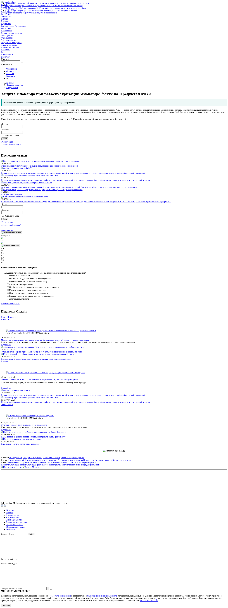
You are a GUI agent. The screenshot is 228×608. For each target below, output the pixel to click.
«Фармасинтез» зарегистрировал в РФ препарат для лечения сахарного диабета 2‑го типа (41, 352)
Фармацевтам (7, 38)
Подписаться (7, 54)
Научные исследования (19, 276)
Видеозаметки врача (10, 47)
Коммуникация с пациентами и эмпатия (27, 290)
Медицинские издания (11, 42)
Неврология (6, 31)
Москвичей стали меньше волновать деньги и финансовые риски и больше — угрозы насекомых (45, 340)
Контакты (10, 76)
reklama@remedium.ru (143, 483)
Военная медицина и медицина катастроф (28, 281)
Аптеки (4, 19)
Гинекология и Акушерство (13, 26)
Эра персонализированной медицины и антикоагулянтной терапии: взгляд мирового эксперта (48, 3)
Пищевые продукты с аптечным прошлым (20, 444)
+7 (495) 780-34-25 (108, 483)
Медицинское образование (21, 284)
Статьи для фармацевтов (36, 460)
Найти (31, 534)
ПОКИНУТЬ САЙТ (149, 600)
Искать (4, 534)
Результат (15, 303)
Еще (3, 52)
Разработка (6, 28)
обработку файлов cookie (59, 596)
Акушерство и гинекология (70, 460)
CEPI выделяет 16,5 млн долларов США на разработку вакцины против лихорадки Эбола (45, 8)
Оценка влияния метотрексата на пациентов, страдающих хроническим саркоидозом (39, 166)
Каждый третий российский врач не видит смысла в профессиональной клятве (36, 359)
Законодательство (9, 40)
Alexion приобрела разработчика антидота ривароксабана (31, 13)
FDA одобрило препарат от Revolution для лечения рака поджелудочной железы (41, 10)
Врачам (4, 21)
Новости (5, 319)
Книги (4, 317)
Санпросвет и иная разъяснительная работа (28, 293)
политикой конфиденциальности (102, 596)
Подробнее (6, 345)
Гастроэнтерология (103, 460)
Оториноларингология (11, 33)
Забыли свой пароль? (11, 145)
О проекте (11, 71)
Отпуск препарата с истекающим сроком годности (24, 425)
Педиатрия (6, 23)
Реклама (10, 73)
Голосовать (6, 303)
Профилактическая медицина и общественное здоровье (34, 287)
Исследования (15, 457)
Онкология (6, 16)
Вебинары (5, 50)
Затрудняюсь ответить (19, 299)
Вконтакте (5, 57)
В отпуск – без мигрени (11, 194)
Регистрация (7, 142)
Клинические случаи (121, 460)
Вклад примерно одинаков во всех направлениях (31, 296)
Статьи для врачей (16, 460)
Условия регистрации (86, 462)
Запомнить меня (12, 135)
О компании (11, 69)
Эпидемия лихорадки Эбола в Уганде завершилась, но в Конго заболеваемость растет (43, 5)
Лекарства (27, 457)
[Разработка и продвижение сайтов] (2, 506)
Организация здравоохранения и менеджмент (30, 278)
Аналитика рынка (9, 45)
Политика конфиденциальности (61, 462)
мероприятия (7, 230)
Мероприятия (7, 35)
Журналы (12, 317)
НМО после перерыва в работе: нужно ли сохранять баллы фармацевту (33, 437)
